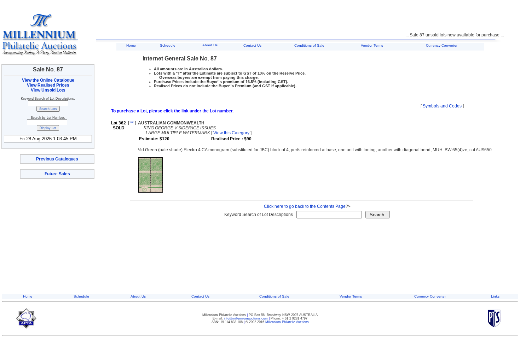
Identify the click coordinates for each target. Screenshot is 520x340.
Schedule (167, 45)
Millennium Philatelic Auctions (287, 322)
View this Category (231, 132)
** (132, 123)
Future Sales (57, 173)
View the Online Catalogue (48, 80)
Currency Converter (441, 45)
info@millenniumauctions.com (246, 318)
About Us (210, 45)
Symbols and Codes (442, 106)
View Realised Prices (48, 85)
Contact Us (252, 45)
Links (495, 296)
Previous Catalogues (57, 159)
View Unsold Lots (48, 90)
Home (131, 45)
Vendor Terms (372, 45)
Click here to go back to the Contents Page (305, 206)
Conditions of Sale (309, 45)
